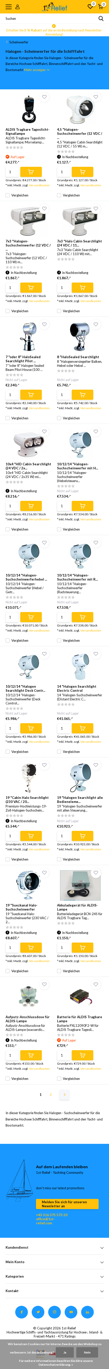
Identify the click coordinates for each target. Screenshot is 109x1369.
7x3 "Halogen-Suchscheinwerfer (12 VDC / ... (28, 245)
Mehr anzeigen (35, 70)
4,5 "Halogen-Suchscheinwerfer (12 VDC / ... (79, 133)
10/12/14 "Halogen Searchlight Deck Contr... (25, 688)
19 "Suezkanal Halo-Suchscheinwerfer (22, 907)
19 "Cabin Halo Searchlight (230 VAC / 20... (27, 800)
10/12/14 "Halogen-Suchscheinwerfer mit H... (77, 466)
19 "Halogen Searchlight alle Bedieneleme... (80, 800)
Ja (64, 1352)
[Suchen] (101, 18)
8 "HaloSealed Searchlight (78, 357)
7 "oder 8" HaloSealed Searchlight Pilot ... (23, 359)
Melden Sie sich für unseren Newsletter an (64, 1204)
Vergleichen (19, 195)
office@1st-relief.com (45, 1221)
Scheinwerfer (18, 42)
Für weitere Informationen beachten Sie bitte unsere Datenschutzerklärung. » (56, 1362)
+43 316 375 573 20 (51, 1215)
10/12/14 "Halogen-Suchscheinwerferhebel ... (26, 577)
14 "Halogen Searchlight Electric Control (76, 688)
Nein (87, 1352)
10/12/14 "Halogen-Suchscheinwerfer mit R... (77, 577)
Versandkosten (39, 185)
